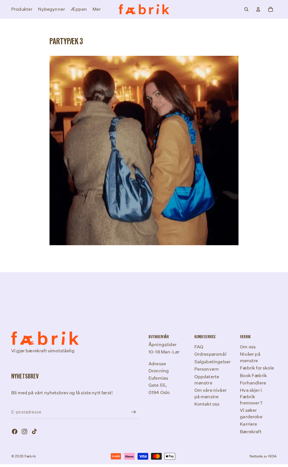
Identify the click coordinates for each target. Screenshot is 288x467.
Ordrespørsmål (210, 354)
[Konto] (258, 9)
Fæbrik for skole (257, 368)
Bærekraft (250, 431)
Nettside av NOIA (263, 456)
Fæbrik (30, 456)
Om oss (248, 346)
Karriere (248, 424)
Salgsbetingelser (212, 361)
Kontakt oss (207, 404)
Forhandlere (253, 383)
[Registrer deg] (134, 412)
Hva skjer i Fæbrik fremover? (251, 397)
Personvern (206, 369)
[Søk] (246, 9)
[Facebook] (14, 431)
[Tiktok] (34, 431)
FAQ (198, 346)
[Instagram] (24, 431)
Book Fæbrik (253, 375)
